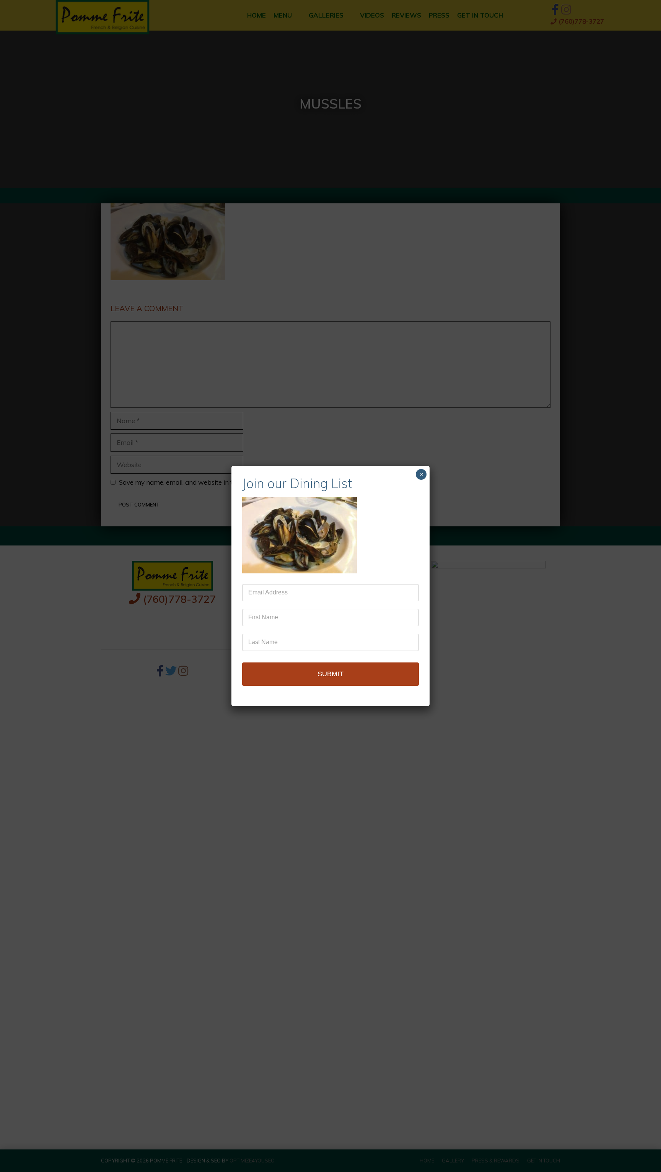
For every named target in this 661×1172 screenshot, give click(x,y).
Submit (330, 674)
